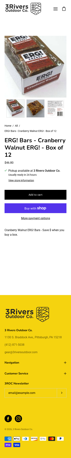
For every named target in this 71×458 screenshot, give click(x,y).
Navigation (12, 363)
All (16, 125)
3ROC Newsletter (17, 384)
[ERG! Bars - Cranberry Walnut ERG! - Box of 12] (15, 108)
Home (8, 125)
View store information (21, 180)
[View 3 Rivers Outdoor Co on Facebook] (8, 418)
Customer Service (16, 374)
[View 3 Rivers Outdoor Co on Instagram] (18, 418)
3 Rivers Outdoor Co (22, 429)
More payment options (35, 218)
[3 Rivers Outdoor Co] (23, 9)
